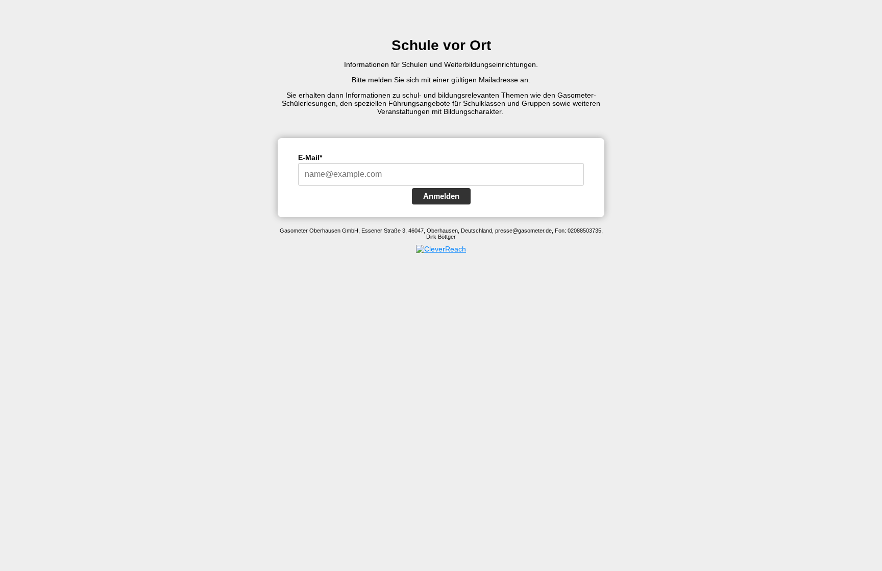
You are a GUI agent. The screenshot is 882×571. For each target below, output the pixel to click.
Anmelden (441, 196)
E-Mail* (310, 157)
